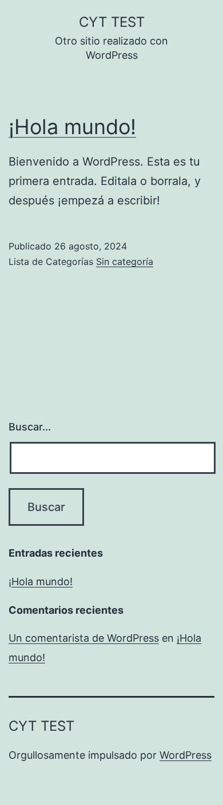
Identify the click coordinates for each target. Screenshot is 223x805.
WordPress (186, 755)
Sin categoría (124, 261)
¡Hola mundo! (72, 126)
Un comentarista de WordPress (84, 638)
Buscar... (30, 427)
